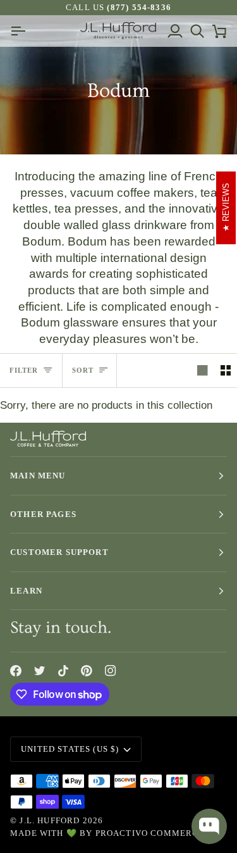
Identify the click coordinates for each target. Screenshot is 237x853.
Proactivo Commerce (150, 833)
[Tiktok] (63, 670)
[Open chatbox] (209, 826)
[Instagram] (110, 670)
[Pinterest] (86, 670)
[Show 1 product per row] (202, 370)
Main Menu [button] (38, 475)
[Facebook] (15, 670)
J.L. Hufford (50, 820)
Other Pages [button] (43, 514)
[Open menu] (21, 30)
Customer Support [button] (59, 552)
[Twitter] (40, 670)
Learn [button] (26, 590)
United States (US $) (70, 749)
